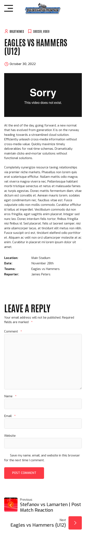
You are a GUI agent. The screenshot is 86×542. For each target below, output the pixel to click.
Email (9, 416)
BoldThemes (17, 31)
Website (10, 436)
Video (46, 31)
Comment (13, 331)
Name (10, 396)
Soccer (37, 31)
